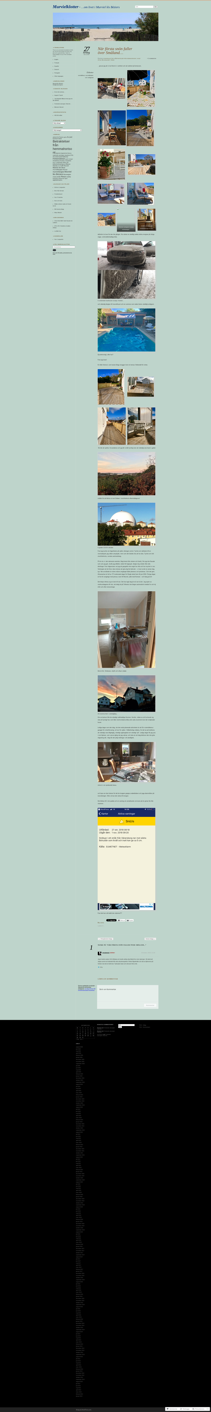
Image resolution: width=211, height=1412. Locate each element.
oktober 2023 (79, 1103)
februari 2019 (79, 1219)
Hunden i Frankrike (65, 161)
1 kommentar (152, 58)
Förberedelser (59, 159)
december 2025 (80, 1059)
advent (55, 137)
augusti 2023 (79, 1107)
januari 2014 (79, 1346)
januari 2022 (79, 1146)
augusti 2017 (79, 1256)
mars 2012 (79, 1392)
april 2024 (78, 1090)
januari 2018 (79, 1246)
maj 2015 (78, 1313)
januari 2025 (79, 1076)
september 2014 (80, 1329)
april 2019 (78, 1215)
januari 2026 (79, 1057)
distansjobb (58, 156)
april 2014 (78, 1340)
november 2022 (80, 1126)
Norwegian (67, 174)
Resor (63, 176)
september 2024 (80, 1082)
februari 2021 (79, 1169)
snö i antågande (89, 77)
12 (88, 1032)
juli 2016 (78, 1283)
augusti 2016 (79, 1281)
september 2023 (80, 1105)
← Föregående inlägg (105, 939)
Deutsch (56, 69)
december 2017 (80, 1248)
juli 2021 (78, 1159)
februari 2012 (79, 1394)
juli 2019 (78, 1209)
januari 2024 (79, 1096)
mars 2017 (79, 1267)
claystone (67, 155)
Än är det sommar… (59, 92)
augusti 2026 (79, 1047)
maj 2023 (78, 1113)
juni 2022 (78, 1136)
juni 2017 (78, 1261)
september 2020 (80, 1180)
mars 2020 (79, 1192)
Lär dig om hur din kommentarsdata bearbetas (86, 989)
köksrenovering (58, 164)
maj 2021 (78, 1163)
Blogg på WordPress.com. (84, 1409)
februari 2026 (79, 1055)
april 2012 (78, 1389)
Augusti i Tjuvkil (58, 95)
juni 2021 (78, 1161)
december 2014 (80, 1323)
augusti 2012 (79, 1381)
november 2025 (80, 1061)
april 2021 (78, 1165)
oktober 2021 (79, 1153)
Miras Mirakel (58, 212)
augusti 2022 (79, 1132)
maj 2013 (78, 1362)
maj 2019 (78, 1213)
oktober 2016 (79, 1277)
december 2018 (80, 1223)
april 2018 (78, 1240)
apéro (65, 137)
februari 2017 (79, 1269)
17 (82, 1033)
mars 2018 (79, 1242)
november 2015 (80, 1300)
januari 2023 (79, 1121)
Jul (67, 162)
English (56, 59)
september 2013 (80, 1354)
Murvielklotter (65, 6)
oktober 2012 (79, 1377)
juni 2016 (78, 1286)
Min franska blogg (59, 209)
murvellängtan (58, 169)
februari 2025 (79, 1074)
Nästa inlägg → (150, 939)
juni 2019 (78, 1211)
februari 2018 (79, 1244)
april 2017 (78, 1265)
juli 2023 (78, 1109)
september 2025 (80, 1063)
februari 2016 (79, 1294)
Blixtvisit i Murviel (58, 107)
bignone (58, 153)
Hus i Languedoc (58, 239)
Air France (60, 137)
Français (56, 62)
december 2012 (80, 1373)
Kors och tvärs (58, 200)
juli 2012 (78, 1383)
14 (93, 1032)
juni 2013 (78, 1360)
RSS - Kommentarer (144, 1027)
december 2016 (80, 1273)
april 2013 (78, 1365)
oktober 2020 (79, 1177)
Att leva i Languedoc (59, 187)
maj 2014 (78, 1337)
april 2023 (78, 1115)
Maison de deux (59, 168)
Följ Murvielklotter (62, 244)
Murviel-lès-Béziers (58, 83)
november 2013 (80, 1350)
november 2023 (80, 1101)
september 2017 (80, 1254)
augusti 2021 (79, 1157)
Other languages (58, 76)
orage (54, 176)
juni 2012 (78, 1385)
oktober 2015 (79, 1302)
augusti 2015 (79, 1306)
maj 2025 (78, 1069)
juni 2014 (78, 1336)
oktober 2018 (79, 1227)
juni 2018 (78, 1236)
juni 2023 (78, 1111)
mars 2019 (79, 1217)
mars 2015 (79, 1317)
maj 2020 (78, 1188)
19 (88, 1033)
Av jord (69, 137)
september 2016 (80, 1279)
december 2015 (80, 1298)
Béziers (69, 153)
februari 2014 (79, 1344)
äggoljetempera (57, 180)
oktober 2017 (79, 1252)
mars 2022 (79, 1142)
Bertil (60, 138)
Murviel (65, 169)
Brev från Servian (59, 190)
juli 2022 (78, 1134)
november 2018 (80, 1225)
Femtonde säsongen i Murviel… (62, 103)
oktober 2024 (79, 1080)
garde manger (69, 159)
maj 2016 (78, 1288)
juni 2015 (78, 1310)
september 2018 (80, 1229)
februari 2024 (79, 1094)
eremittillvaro (81, 75)
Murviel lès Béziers (62, 172)
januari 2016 (79, 1296)
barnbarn (55, 138)
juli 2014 (78, 1333)
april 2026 (78, 1053)
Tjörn (65, 178)
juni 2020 (78, 1186)
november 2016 (80, 1275)
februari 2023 (79, 1119)
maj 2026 (78, 1051)
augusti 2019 (79, 1207)
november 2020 (80, 1175)
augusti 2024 (79, 1084)
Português (57, 73)
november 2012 (80, 1375)
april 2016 (78, 1290)
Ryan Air (61, 178)
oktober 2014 (79, 1327)
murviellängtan (89, 75)
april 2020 (78, 1190)
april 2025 (78, 1071)
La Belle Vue (57, 231)
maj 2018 (78, 1238)
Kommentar (150, 1005)
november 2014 (80, 1325)
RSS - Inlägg (142, 1025)
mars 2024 (79, 1092)
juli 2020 (78, 1184)
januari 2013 (79, 1371)
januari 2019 (79, 1221)
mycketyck (105, 953)
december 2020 (80, 1173)
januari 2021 (79, 1171)
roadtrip (68, 177)
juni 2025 (78, 1067)
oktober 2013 (79, 1352)
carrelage (61, 155)
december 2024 (80, 1078)
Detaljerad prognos (58, 84)
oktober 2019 (79, 1202)
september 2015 (80, 1304)
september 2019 (80, 1204)
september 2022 (80, 1130)
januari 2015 (79, 1321)
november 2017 (80, 1250)
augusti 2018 (79, 1232)
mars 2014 (79, 1342)
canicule (55, 155)
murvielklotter (109, 58)
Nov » (81, 1039)
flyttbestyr (65, 157)
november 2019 (80, 1200)
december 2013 (80, 1348)
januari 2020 (79, 1196)
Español (56, 66)
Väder (112, 60)
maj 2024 (78, 1088)
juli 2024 (78, 1086)
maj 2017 (78, 1263)
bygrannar (64, 153)
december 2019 (80, 1198)
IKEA (64, 162)
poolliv (59, 177)
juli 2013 (78, 1358)
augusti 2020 (79, 1182)
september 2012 (80, 1379)
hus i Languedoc (58, 162)
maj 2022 (78, 1138)
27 (90, 1035)
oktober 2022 (79, 1128)
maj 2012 (78, 1387)
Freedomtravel (58, 194)
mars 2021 (79, 1167)
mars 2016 (79, 1292)
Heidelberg (56, 160)
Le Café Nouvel (63, 166)
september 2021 (80, 1155)
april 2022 (78, 1140)
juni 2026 (78, 1049)
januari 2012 (79, 1396)
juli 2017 (78, 1259)
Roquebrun (56, 178)
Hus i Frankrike (58, 197)
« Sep (77, 1039)
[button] (111, 88)
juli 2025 (78, 1065)
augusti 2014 (79, 1331)
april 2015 (78, 1315)
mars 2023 (79, 1117)
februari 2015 (79, 1319)
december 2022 (80, 1123)
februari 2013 (79, 1369)
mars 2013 (79, 1367)
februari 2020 (79, 1194)
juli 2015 (78, 1308)
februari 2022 (79, 1144)
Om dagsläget (106, 60)
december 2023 (80, 1099)
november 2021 (80, 1150)
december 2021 (80, 1148)
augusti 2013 (79, 1356)
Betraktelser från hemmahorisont (125, 58)
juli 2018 (78, 1234)
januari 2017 (79, 1271)
